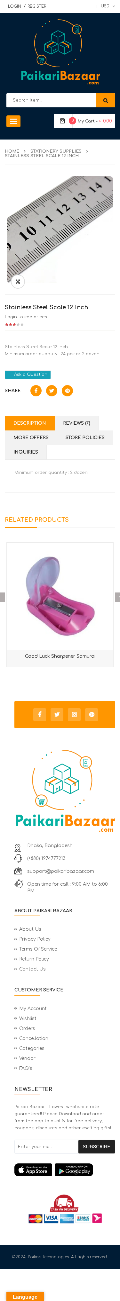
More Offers (31, 437)
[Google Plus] (91, 714)
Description (29, 423)
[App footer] (64, 1169)
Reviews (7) (76, 423)
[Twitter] (57, 714)
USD (105, 6)
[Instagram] (74, 714)
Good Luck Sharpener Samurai (60, 656)
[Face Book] (39, 714)
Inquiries (25, 452)
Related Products (37, 520)
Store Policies (85, 437)
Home (12, 151)
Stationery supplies (56, 151)
